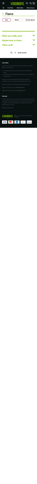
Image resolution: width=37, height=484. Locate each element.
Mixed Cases (30, 7)
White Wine (20, 7)
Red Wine (10, 7)
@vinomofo (22, 53)
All (3, 7)
